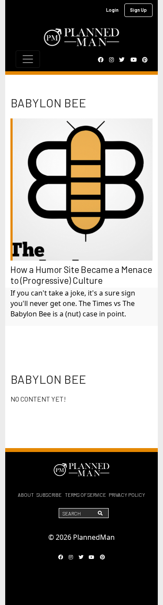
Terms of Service (85, 495)
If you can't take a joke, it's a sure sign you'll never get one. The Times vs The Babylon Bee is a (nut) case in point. (72, 303)
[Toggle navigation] (28, 59)
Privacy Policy (127, 495)
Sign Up (138, 10)
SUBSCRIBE (49, 495)
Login (112, 10)
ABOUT (26, 495)
